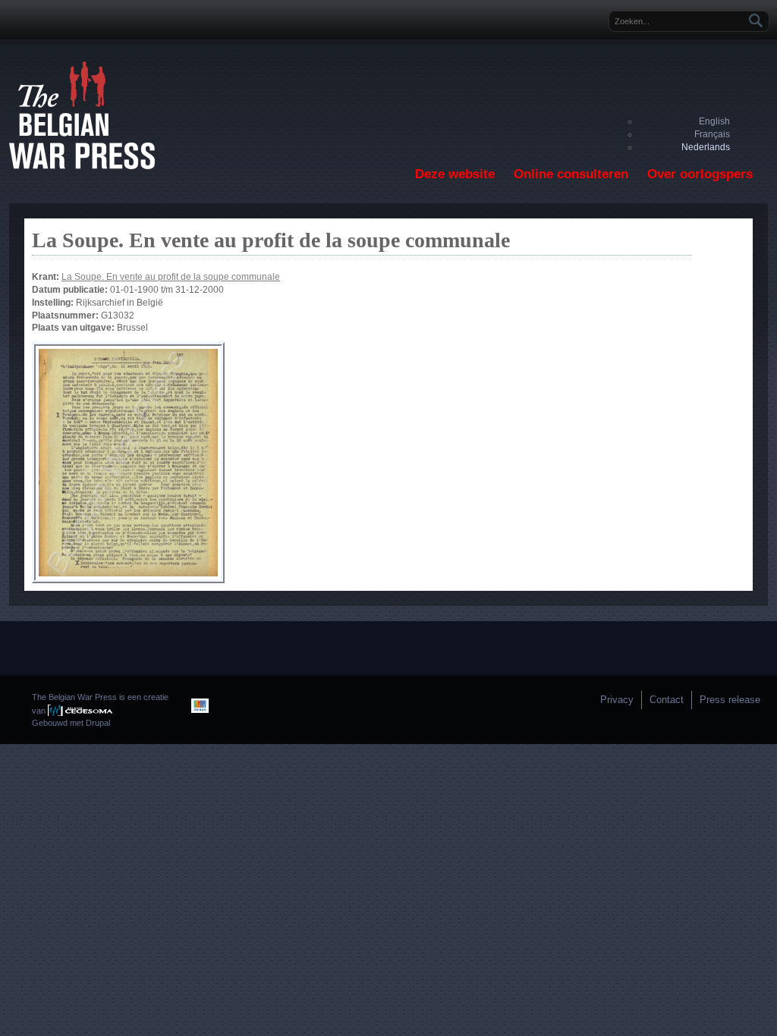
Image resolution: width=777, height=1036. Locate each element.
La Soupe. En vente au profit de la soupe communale (170, 277)
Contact (667, 699)
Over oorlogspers (700, 174)
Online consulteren (571, 174)
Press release (730, 699)
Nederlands (705, 147)
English (714, 121)
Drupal (98, 722)
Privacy (617, 699)
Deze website (455, 174)
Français (712, 134)
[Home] (82, 166)
